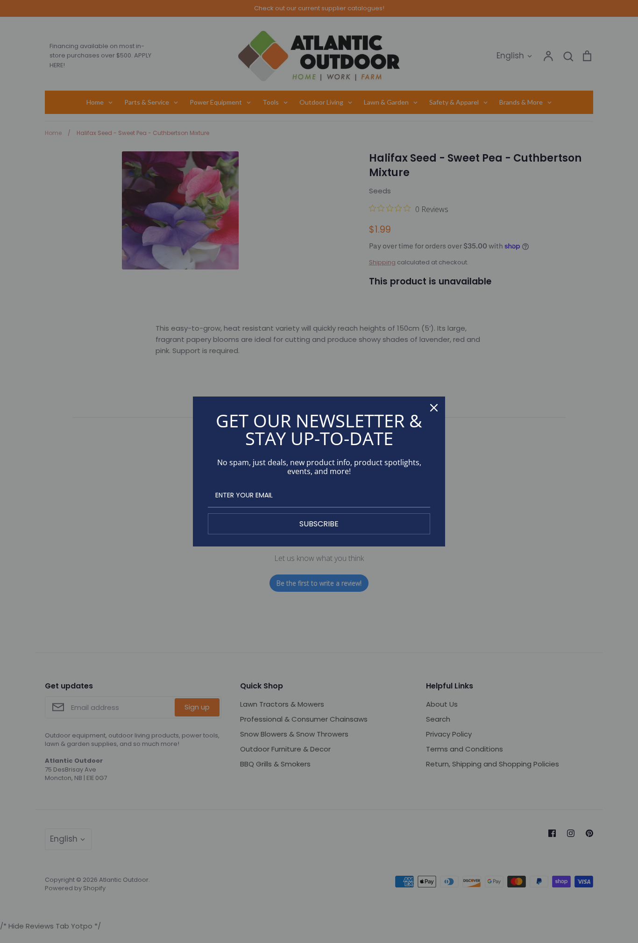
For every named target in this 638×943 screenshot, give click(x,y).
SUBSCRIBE (319, 523)
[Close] (434, 408)
